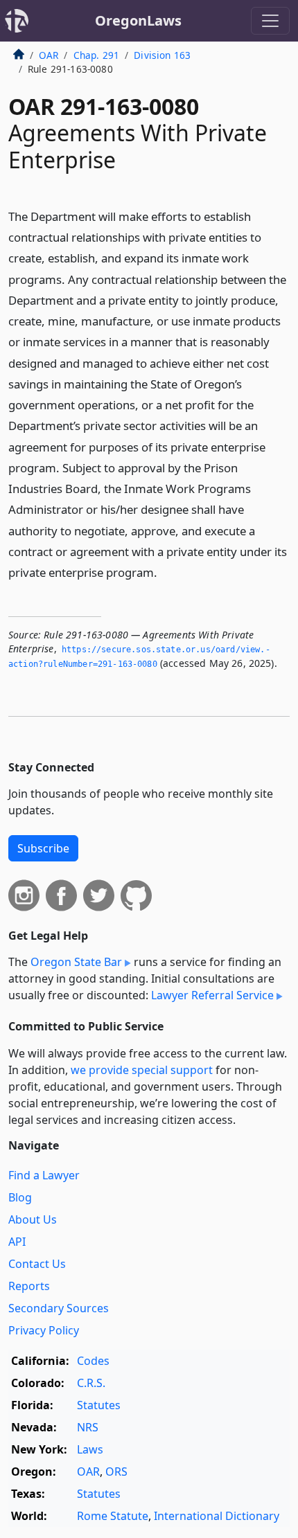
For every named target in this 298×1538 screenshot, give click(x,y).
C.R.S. (91, 1383)
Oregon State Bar (76, 961)
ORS (116, 1471)
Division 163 (162, 55)
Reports (29, 1286)
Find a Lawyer (44, 1175)
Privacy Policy (43, 1330)
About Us (32, 1219)
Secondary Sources (58, 1308)
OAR (48, 55)
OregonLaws (138, 20)
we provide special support (142, 1070)
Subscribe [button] (43, 848)
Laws (90, 1449)
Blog (20, 1197)
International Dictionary (216, 1515)
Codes (93, 1360)
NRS (87, 1427)
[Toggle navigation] (270, 21)
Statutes (99, 1405)
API (17, 1241)
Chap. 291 (96, 55)
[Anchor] (164, 572)
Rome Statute (112, 1515)
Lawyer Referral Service (212, 995)
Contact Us (37, 1263)
